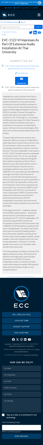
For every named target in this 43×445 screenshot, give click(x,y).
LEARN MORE (24, 3)
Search (35, 8)
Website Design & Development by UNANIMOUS (21, 346)
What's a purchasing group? (11, 432)
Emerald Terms (11, 276)
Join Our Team (21, 321)
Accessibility (8, 344)
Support (18, 8)
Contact (27, 8)
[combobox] (21, 427)
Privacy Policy (19, 276)
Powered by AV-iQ (29, 276)
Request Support (21, 327)
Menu (39, 15)
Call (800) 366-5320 (21, 315)
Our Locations (21, 333)
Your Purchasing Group (11, 422)
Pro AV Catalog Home (9, 22)
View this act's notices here (31, 355)
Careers (9, 8)
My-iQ (22, 22)
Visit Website (22, 73)
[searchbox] (3, 426)
